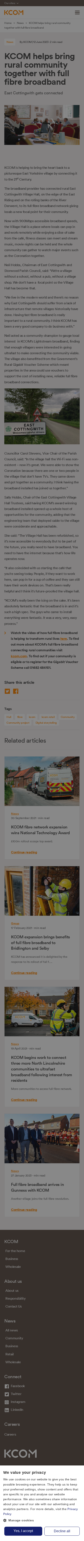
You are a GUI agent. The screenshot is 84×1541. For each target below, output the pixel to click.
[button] (42, 1521)
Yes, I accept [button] (23, 1531)
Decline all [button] (62, 1531)
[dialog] (42, 1503)
